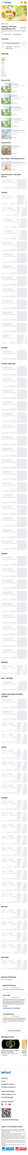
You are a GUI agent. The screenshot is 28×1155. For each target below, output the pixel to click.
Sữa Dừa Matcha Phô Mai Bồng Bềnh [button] (11, 1008)
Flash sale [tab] (9, 46)
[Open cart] (21, 2)
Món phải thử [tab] (18, 46)
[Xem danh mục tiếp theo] (25, 47)
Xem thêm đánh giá (15, 1030)
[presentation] (12, 47)
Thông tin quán (17, 34)
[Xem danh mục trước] (22, 47)
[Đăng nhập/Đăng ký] (25, 2)
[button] (2, 2)
